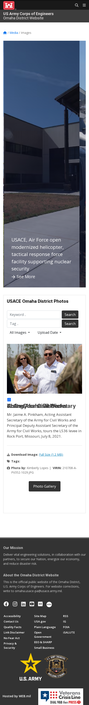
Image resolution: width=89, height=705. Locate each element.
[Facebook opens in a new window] (6, 604)
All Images (18, 332)
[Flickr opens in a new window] (40, 604)
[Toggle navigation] (82, 5)
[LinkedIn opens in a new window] (23, 604)
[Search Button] (75, 5)
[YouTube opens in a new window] (32, 604)
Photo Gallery (44, 486)
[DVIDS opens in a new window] (49, 604)
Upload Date (48, 332)
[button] (12, 164)
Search (70, 314)
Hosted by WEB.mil (17, 696)
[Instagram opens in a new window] (15, 604)
